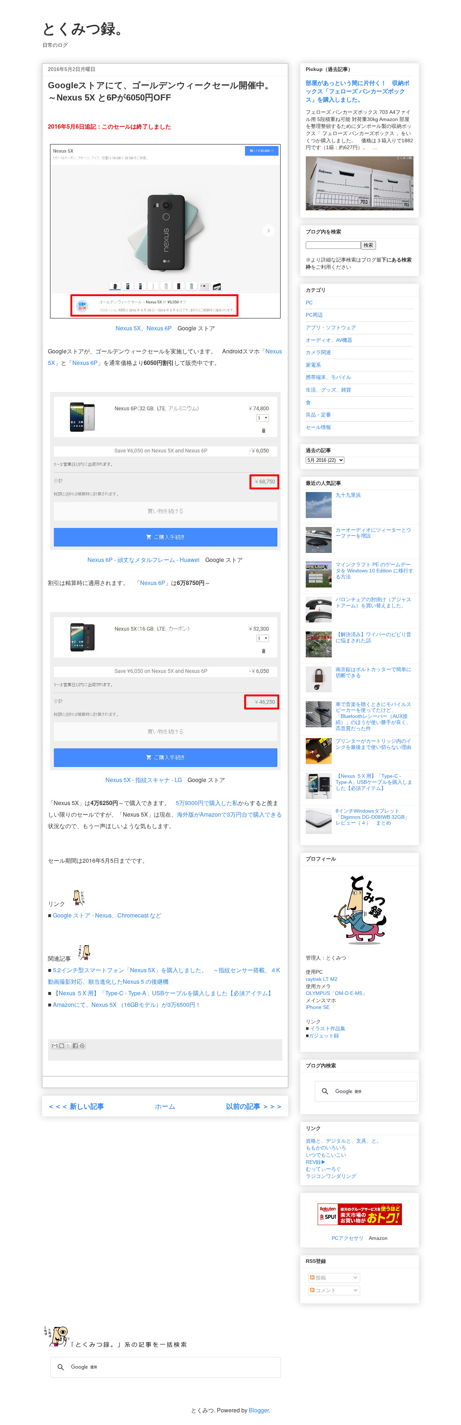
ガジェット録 (324, 1035)
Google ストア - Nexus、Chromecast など (107, 915)
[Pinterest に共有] (82, 1045)
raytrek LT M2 (321, 979)
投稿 (320, 1278)
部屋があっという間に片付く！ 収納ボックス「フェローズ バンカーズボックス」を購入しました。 (357, 91)
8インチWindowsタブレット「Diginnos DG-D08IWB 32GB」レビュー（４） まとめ (372, 817)
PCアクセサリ (348, 1238)
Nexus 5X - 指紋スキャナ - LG (144, 780)
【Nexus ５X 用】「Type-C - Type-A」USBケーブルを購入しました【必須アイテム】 (163, 993)
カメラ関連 (318, 352)
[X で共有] (68, 1045)
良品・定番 (318, 414)
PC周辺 (314, 315)
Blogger (259, 1410)
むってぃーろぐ (323, 1169)
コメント (325, 1290)
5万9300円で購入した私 (207, 803)
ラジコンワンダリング (331, 1176)
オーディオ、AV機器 (329, 340)
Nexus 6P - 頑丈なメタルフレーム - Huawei (144, 559)
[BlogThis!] (61, 1045)
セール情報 (318, 427)
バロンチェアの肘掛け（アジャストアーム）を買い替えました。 (373, 602)
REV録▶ (316, 1162)
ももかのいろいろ (326, 1148)
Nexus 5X (128, 328)
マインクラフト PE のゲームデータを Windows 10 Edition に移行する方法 (374, 571)
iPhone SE (318, 1007)
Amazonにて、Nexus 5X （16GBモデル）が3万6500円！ (127, 1004)
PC (309, 302)
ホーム (165, 1106)
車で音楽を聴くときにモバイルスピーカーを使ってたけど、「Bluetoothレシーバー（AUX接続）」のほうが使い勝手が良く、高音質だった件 (373, 716)
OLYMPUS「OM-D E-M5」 (336, 993)
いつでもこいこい (326, 1155)
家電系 (313, 365)
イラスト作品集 (327, 1028)
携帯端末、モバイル (328, 377)
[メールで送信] (54, 1045)
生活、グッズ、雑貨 (328, 390)
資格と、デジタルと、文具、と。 (343, 1141)
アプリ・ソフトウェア (331, 327)
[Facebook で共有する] (75, 1045)
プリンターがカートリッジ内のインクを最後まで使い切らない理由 (373, 744)
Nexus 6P (159, 328)
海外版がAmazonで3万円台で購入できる (229, 814)
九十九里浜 (348, 495)
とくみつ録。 (86, 28)
